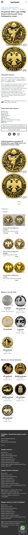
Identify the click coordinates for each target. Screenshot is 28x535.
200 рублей (7, 418)
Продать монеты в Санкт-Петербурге (13, 502)
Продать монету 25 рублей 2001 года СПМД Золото (14, 126)
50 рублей (7, 350)
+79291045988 (4, 526)
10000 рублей (7, 397)
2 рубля (7, 308)
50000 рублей (20, 376)
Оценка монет (4, 452)
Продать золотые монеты (7, 457)
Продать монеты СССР (6, 454)
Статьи (2, 445)
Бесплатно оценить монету (14, 129)
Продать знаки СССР (6, 466)
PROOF (5, 212)
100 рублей (20, 309)
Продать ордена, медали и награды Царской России (13, 464)
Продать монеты (6, 449)
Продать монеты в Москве (9, 470)
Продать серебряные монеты (8, 459)
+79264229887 (4, 496)
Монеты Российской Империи (8, 438)
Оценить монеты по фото (22, 532)
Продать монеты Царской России (9, 455)
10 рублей (7, 329)
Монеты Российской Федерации (8, 442)
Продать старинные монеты (7, 460)
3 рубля (20, 329)
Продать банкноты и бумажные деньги (10, 462)
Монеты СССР (4, 440)
